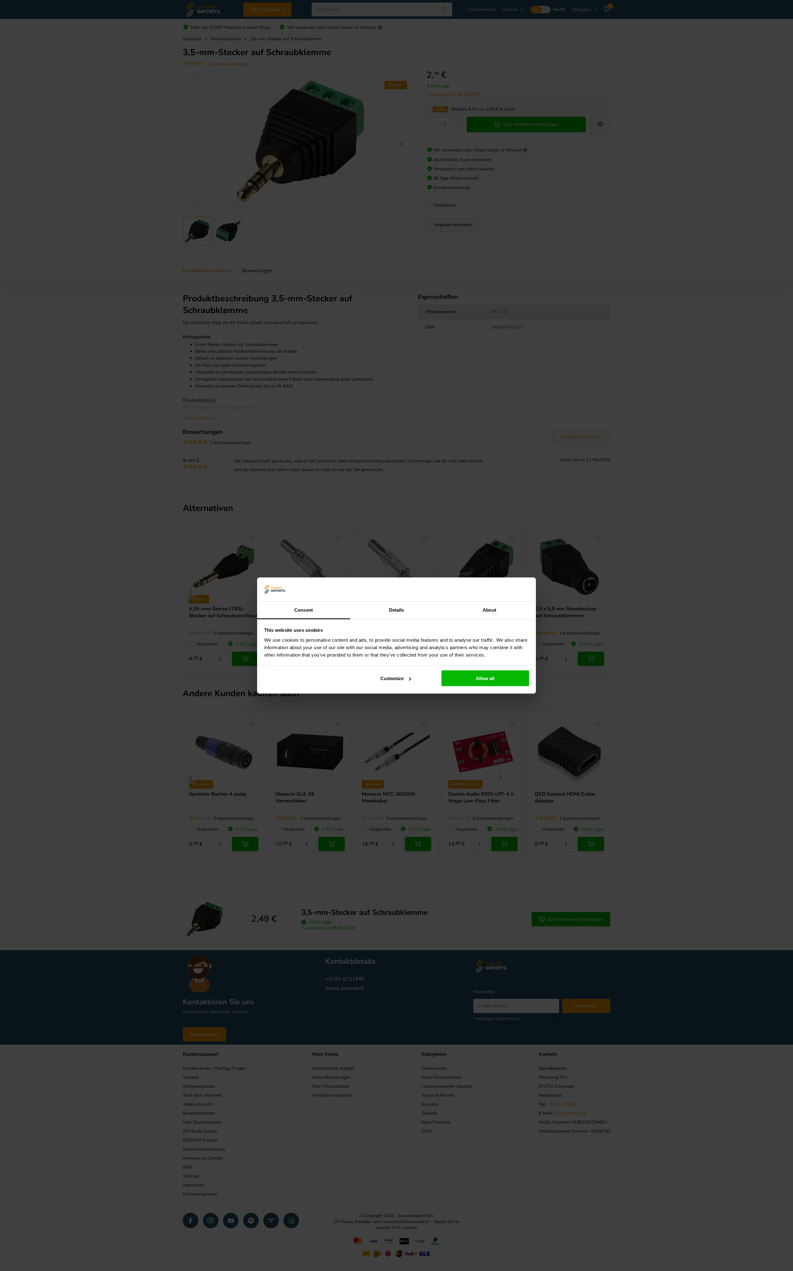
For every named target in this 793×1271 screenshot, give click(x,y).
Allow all (485, 678)
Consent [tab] (303, 609)
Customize (392, 678)
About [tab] (489, 609)
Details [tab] (396, 609)
